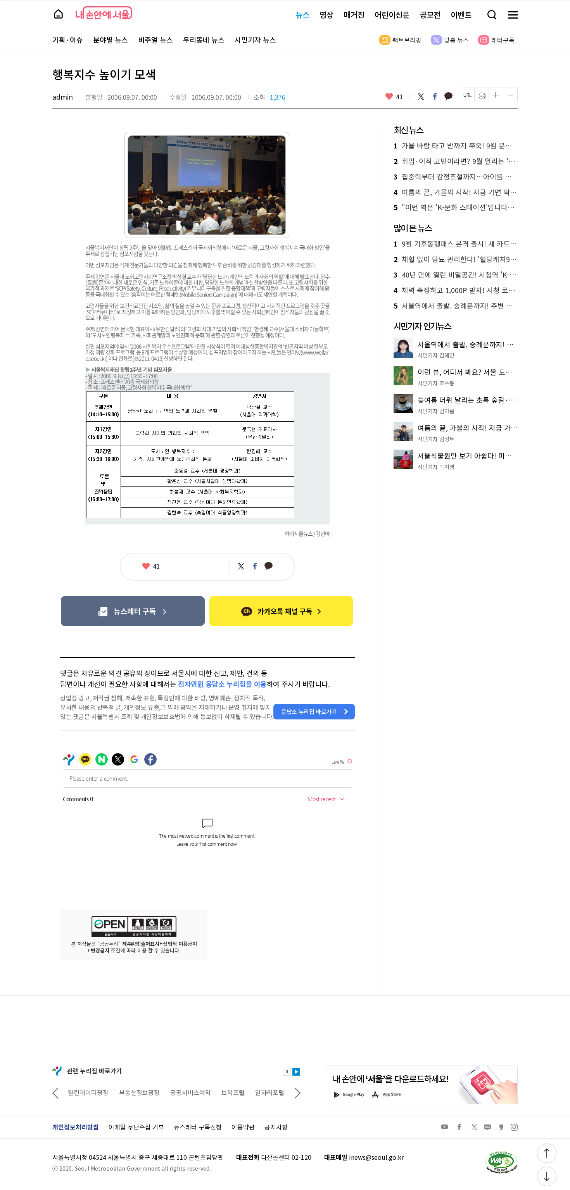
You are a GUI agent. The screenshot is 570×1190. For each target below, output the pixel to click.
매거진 (354, 14)
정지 (287, 1072)
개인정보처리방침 (75, 1126)
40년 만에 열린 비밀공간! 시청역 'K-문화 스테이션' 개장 (456, 275)
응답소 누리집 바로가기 (309, 711)
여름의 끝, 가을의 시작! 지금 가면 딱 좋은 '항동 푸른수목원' (456, 192)
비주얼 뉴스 (155, 40)
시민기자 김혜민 (436, 355)
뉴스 (302, 14)
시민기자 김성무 (436, 439)
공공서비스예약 (190, 1092)
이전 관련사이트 (55, 1092)
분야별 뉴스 (110, 40)
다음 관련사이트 (297, 1092)
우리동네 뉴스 (204, 40)
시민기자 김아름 (436, 411)
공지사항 (276, 1126)
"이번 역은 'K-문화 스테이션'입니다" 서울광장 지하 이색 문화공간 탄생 (456, 207)
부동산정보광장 (139, 1092)
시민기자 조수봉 (436, 383)
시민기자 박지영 (436, 467)
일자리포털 (269, 1092)
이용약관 (243, 1126)
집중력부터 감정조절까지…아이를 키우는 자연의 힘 (456, 177)
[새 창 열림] (501, 1153)
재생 (296, 1072)
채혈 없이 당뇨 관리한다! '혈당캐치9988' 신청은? (456, 259)
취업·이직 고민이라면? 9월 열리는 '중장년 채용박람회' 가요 (456, 161)
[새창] (133, 611)
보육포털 (233, 1092)
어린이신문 (392, 14)
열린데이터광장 (88, 1092)
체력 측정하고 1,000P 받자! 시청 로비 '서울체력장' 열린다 (456, 290)
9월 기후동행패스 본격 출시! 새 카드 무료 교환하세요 (456, 244)
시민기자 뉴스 (255, 40)
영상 (326, 14)
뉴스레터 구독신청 (198, 1126)
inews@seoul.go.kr (376, 1157)
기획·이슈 (67, 40)
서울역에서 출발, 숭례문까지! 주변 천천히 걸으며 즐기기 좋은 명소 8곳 (456, 306)
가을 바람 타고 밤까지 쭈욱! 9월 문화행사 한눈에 (456, 146)
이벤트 (461, 14)
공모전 (430, 14)
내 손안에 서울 (104, 12)
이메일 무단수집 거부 (136, 1126)
